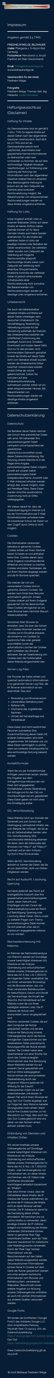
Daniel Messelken (28, 95)
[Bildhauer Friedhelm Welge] (27, 6)
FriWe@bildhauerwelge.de (29, 66)
